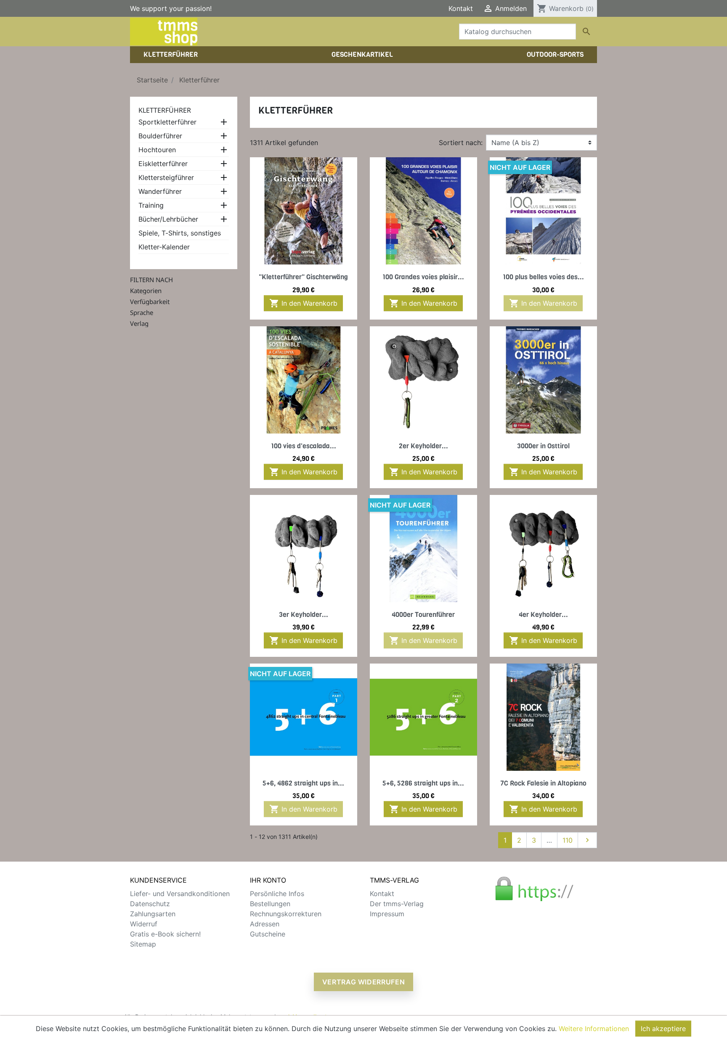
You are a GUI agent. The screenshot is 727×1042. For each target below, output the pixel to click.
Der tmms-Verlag (397, 903)
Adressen (264, 924)
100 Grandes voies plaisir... (423, 276)
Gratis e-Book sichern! (165, 934)
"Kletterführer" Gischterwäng (303, 276)
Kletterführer (164, 110)
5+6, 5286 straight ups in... (423, 783)
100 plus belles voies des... (543, 276)
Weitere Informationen (594, 1028)
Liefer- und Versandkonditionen (180, 893)
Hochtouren (157, 149)
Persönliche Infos (277, 893)
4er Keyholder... (543, 614)
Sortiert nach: (461, 142)
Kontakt (460, 8)
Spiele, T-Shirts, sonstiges (179, 233)
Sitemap (143, 944)
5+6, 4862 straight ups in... (303, 783)
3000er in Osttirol (543, 446)
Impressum (387, 914)
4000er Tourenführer (423, 614)
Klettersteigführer (166, 177)
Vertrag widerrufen (363, 982)
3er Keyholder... (303, 614)
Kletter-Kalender (164, 247)
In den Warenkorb (303, 303)
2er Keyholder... (423, 446)
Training (151, 205)
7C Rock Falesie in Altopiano (543, 783)
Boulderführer (160, 136)
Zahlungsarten (152, 914)
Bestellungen (270, 903)
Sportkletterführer (167, 122)
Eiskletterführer (163, 163)
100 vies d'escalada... (303, 446)
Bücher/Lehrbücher (168, 219)
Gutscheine (267, 934)
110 (567, 840)
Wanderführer (160, 191)
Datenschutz (150, 903)
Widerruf (143, 924)
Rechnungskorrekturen (285, 914)
